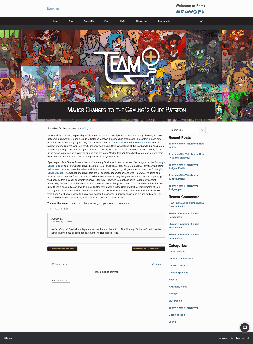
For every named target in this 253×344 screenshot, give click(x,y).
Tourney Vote (164, 21)
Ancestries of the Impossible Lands (131, 142)
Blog (71, 21)
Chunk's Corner (177, 265)
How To (173, 279)
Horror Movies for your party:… (62, 248)
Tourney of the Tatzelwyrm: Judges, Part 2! (184, 176)
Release (173, 293)
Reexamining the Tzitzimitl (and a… (148, 248)
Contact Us (89, 21)
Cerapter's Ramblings (181, 258)
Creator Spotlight (61, 209)
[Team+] (53, 8)
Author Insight (177, 251)
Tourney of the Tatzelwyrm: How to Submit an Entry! (186, 155)
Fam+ (107, 21)
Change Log (141, 21)
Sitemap (8, 338)
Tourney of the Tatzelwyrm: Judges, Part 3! (184, 166)
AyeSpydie (85, 128)
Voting (172, 321)
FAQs (122, 21)
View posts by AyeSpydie (61, 221)
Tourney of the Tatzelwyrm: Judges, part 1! (184, 187)
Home (55, 21)
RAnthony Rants (178, 286)
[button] (201, 21)
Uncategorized (177, 314)
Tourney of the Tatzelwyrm (183, 307)
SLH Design (175, 300)
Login (157, 264)
